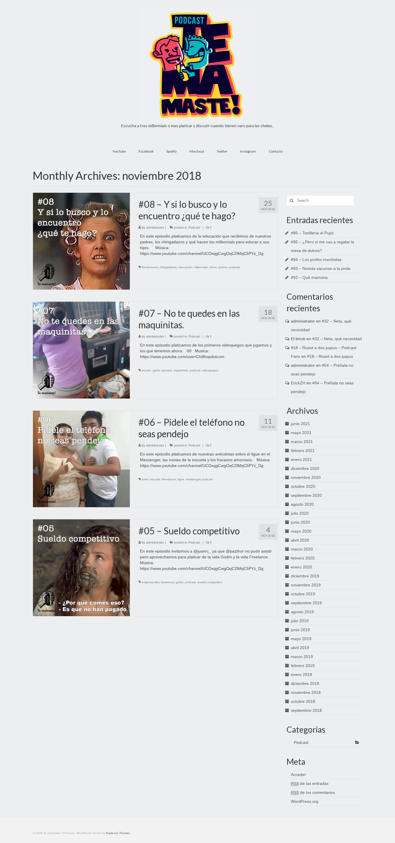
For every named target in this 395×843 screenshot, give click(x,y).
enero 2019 (301, 674)
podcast (234, 267)
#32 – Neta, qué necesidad (337, 338)
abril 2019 (300, 647)
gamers (167, 370)
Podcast (194, 227)
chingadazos (168, 267)
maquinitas (180, 370)
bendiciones (150, 267)
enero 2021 (301, 459)
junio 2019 (300, 629)
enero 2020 (301, 567)
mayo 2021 (301, 432)
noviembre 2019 (306, 585)
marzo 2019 (302, 656)
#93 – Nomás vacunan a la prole (320, 268)
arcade (146, 370)
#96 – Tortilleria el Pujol (312, 233)
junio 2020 (300, 522)
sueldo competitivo (210, 582)
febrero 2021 (303, 450)
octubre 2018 (303, 701)
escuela (155, 479)
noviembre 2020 (306, 477)
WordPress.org (304, 801)
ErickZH (298, 383)
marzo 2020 (302, 549)
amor (145, 479)
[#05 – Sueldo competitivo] (81, 567)
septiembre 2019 (306, 603)
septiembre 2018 (306, 710)
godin (179, 582)
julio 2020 (300, 513)
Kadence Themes (118, 833)
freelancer (167, 582)
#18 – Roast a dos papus (330, 356)
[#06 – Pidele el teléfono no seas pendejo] (81, 458)
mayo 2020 (301, 531)
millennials (201, 267)
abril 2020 (300, 540)
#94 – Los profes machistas (316, 259)
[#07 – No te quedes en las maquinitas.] (81, 349)
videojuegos (210, 370)
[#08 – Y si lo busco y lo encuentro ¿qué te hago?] (81, 240)
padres (223, 267)
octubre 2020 (303, 486)
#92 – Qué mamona (309, 277)
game (156, 370)
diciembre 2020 (305, 468)
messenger (193, 479)
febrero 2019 (303, 665)
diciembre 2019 (305, 576)
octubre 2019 (303, 594)
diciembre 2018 (305, 683)
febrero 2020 (303, 558)
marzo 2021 (302, 441)
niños (213, 267)
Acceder (298, 774)
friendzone (169, 479)
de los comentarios (313, 792)
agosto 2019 (302, 611)
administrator (155, 227)
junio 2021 (300, 423)
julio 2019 (300, 620)
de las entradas (309, 783)
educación (185, 267)
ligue (181, 479)
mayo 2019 (301, 638)
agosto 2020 (302, 504)
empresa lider (150, 582)
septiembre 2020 (306, 495)
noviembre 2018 (306, 692)
